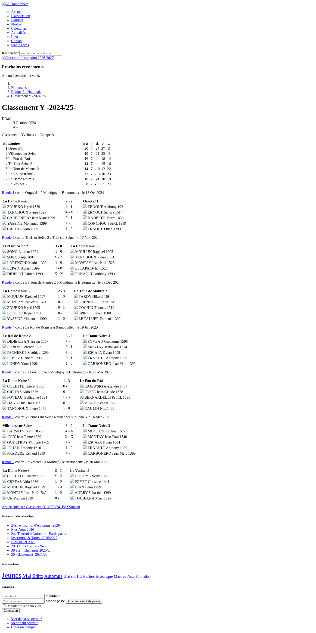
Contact (16, 41)
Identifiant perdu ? (24, 623)
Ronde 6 (8, 417)
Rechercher (10, 53)
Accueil (16, 12)
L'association (20, 16)
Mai (26, 576)
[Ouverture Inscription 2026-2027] (28, 58)
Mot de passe (55, 601)
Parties (89, 576)
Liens (15, 37)
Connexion (11, 610)
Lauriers (17, 20)
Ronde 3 (8, 282)
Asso (131, 576)
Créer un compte (23, 627)
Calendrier (18, 28)
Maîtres (120, 576)
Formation (143, 576)
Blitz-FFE (72, 576)
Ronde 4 (8, 327)
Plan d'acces (20, 45)
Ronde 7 (8, 462)
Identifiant (53, 596)
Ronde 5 (8, 372)
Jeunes (11, 575)
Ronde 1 (8, 193)
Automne (53, 576)
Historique (104, 576)
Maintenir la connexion (24, 606)
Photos (16, 24)
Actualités (18, 32)
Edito (37, 576)
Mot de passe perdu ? (26, 619)
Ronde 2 (8, 237)
